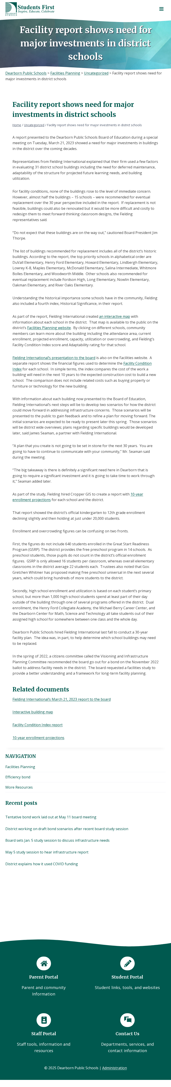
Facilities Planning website (49, 327)
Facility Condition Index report (37, 724)
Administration (114, 1067)
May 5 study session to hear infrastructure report (46, 852)
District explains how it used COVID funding (41, 863)
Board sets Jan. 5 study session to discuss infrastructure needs (57, 840)
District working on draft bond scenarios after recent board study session (66, 828)
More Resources (19, 787)
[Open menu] (161, 9)
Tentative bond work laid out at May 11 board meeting (50, 817)
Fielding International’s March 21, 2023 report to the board (61, 699)
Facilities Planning (20, 766)
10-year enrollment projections (38, 737)
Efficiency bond (17, 777)
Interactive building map (32, 711)
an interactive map (114, 316)
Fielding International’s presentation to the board (53, 357)
